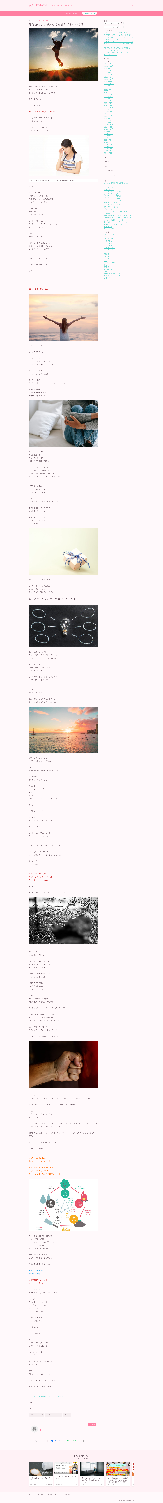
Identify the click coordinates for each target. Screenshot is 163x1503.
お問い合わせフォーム (112, 185)
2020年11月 (109, 127)
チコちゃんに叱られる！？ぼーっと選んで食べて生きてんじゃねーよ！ (118, 38)
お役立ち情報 (109, 239)
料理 (107, 265)
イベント (108, 243)
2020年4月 (108, 142)
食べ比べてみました (112, 276)
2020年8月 (108, 133)
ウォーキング (109, 247)
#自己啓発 (67, 1415)
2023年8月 (108, 68)
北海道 (107, 258)
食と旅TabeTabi (39, 5)
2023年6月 (108, 73)
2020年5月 (108, 140)
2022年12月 (109, 79)
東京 (106, 267)
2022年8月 (108, 88)
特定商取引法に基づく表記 (114, 224)
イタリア (108, 241)
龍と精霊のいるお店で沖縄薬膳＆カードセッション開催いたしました (118, 49)
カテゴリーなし (110, 250)
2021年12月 (109, 103)
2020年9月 (108, 131)
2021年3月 (108, 118)
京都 (106, 254)
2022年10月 (109, 83)
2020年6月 (108, 138)
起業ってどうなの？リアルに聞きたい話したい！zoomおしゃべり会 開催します (118, 43)
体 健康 (108, 256)
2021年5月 (108, 114)
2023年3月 (108, 75)
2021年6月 (108, 112)
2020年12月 (109, 125)
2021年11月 (109, 105)
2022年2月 (108, 99)
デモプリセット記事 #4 (112, 200)
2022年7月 (108, 90)
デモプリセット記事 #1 (112, 192)
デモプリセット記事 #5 (112, 203)
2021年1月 (108, 123)
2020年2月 (108, 146)
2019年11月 (109, 153)
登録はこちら (88, 13)
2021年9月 (108, 110)
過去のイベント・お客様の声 (116, 274)
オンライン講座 (109, 187)
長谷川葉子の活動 (110, 229)
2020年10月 (109, 129)
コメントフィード (110, 170)
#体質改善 (33, 1415)
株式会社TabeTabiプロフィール (116, 222)
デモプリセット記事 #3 (112, 198)
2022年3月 (108, 96)
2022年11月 (109, 81)
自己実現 (108, 269)
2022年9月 (108, 86)
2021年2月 (108, 120)
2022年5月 (108, 92)
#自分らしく (57, 1415)
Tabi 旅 (109, 237)
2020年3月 (108, 144)
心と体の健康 (44, 20)
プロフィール (109, 252)
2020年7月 (108, 136)
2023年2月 (108, 77)
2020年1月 (108, 149)
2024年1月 (108, 64)
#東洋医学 (49, 1415)
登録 (106, 158)
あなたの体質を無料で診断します (116, 183)
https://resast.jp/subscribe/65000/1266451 (46, 1396)
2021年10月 (109, 107)
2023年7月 (108, 70)
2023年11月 (109, 66)
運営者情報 (108, 226)
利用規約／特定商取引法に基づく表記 (118, 216)
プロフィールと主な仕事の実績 (115, 211)
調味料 (108, 271)
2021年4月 (108, 116)
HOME (30, 1494)
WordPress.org (110, 175)
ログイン (107, 162)
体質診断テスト (109, 213)
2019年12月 (109, 151)
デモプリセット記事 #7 (112, 205)
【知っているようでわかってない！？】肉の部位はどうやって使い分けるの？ (118, 34)
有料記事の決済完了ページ (114, 220)
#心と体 (40, 1415)
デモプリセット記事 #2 (112, 194)
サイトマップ (109, 189)
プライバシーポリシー (112, 207)
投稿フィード (109, 166)
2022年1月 (108, 101)
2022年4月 (108, 94)
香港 (107, 278)
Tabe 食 (109, 234)
